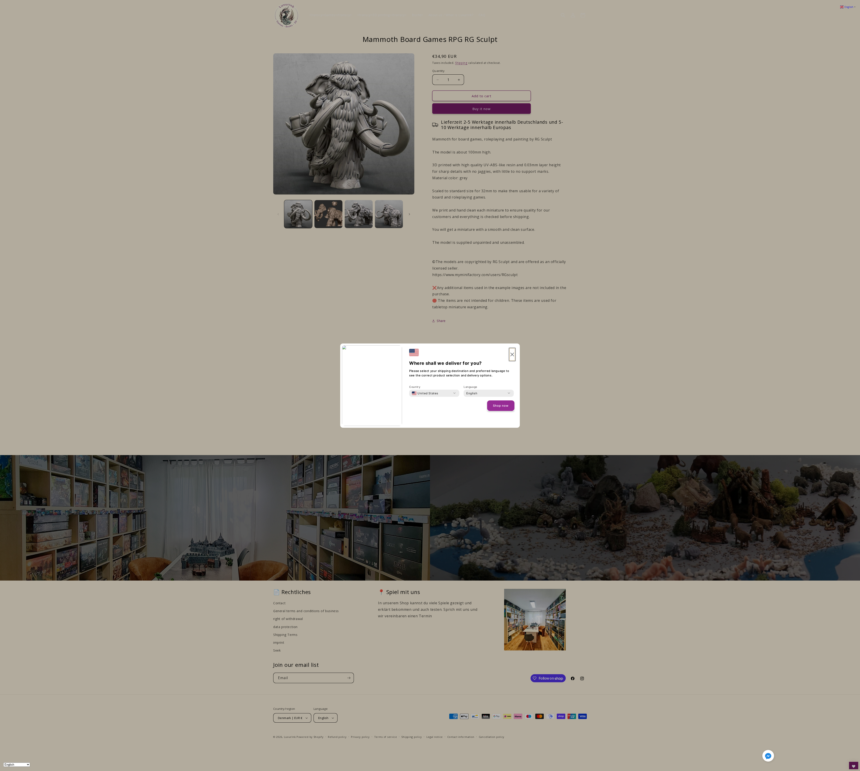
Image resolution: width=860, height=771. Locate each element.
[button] (768, 756)
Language (470, 387)
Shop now (501, 405)
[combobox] (425, 393)
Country (414, 387)
